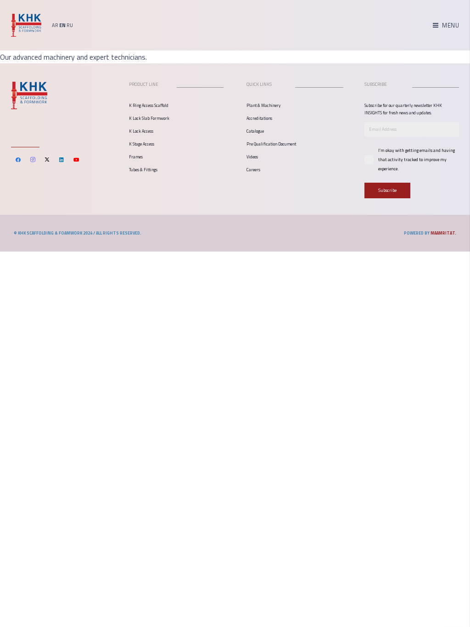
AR (55, 25)
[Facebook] (18, 159)
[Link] (26, 25)
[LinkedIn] (62, 159)
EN (62, 25)
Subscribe (387, 190)
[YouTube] (76, 159)
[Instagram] (33, 159)
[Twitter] (47, 159)
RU (70, 25)
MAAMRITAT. (443, 233)
